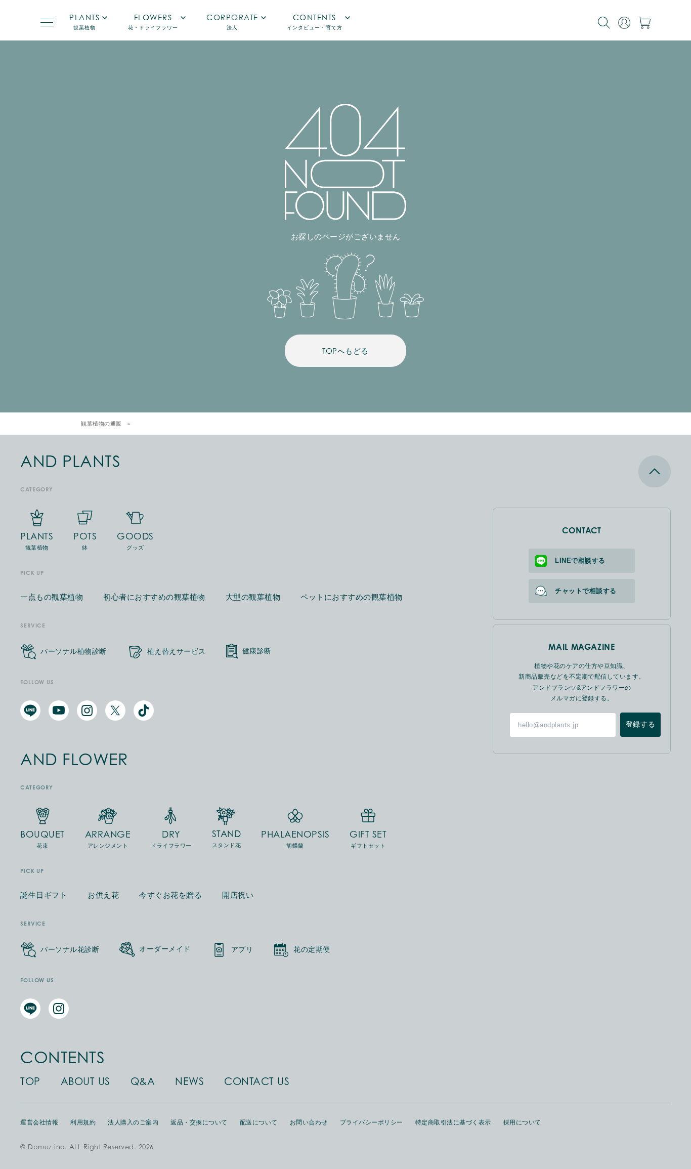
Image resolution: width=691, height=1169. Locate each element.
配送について (259, 1122)
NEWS (189, 1081)
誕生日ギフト (43, 895)
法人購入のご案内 (133, 1122)
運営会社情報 (39, 1122)
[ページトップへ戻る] (582, 471)
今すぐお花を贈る (170, 895)
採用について (522, 1122)
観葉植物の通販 (101, 423)
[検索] (604, 23)
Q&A (143, 1081)
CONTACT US (256, 1081)
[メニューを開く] (46, 22)
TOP (30, 1081)
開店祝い (237, 895)
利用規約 (83, 1122)
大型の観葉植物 (253, 597)
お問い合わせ (309, 1122)
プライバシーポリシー (371, 1122)
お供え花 (103, 895)
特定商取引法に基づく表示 (453, 1122)
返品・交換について (199, 1122)
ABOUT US (85, 1081)
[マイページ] (624, 23)
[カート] (644, 23)
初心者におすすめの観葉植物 (154, 597)
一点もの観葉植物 (51, 597)
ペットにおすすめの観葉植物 (351, 597)
